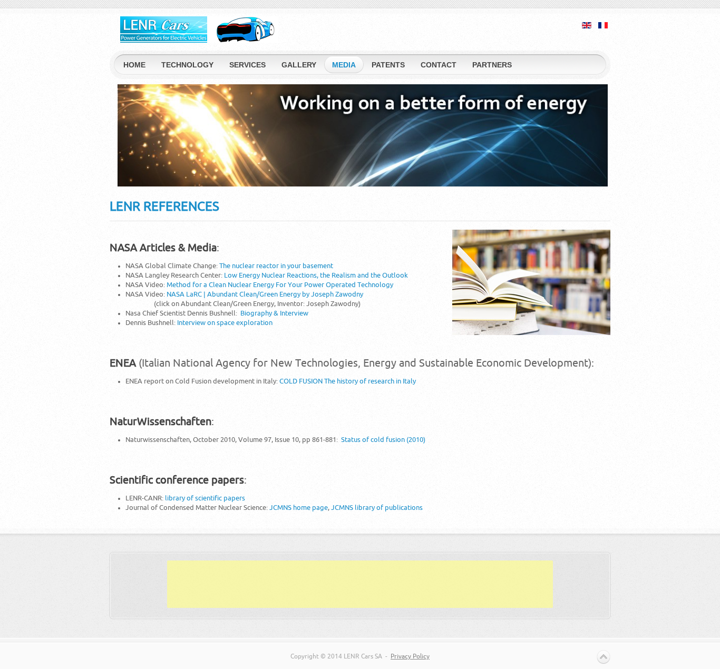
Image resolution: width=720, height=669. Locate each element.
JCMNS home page (298, 507)
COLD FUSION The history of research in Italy (347, 381)
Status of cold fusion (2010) (383, 439)
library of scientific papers (205, 498)
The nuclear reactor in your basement (276, 265)
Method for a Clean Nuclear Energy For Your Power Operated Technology (280, 284)
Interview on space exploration (225, 322)
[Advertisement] (360, 584)
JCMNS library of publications (377, 507)
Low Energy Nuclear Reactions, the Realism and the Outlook (316, 275)
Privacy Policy (410, 656)
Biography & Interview (274, 313)
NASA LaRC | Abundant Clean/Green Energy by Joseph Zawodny (265, 294)
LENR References (164, 206)
